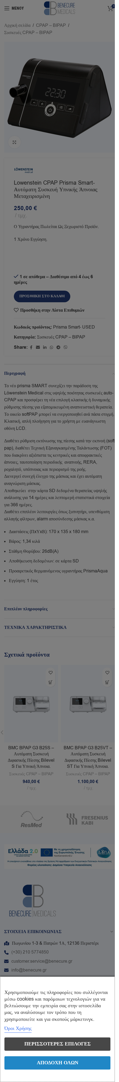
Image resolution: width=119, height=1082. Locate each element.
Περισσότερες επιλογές (57, 1043)
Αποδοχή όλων (57, 1062)
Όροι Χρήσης (18, 1028)
